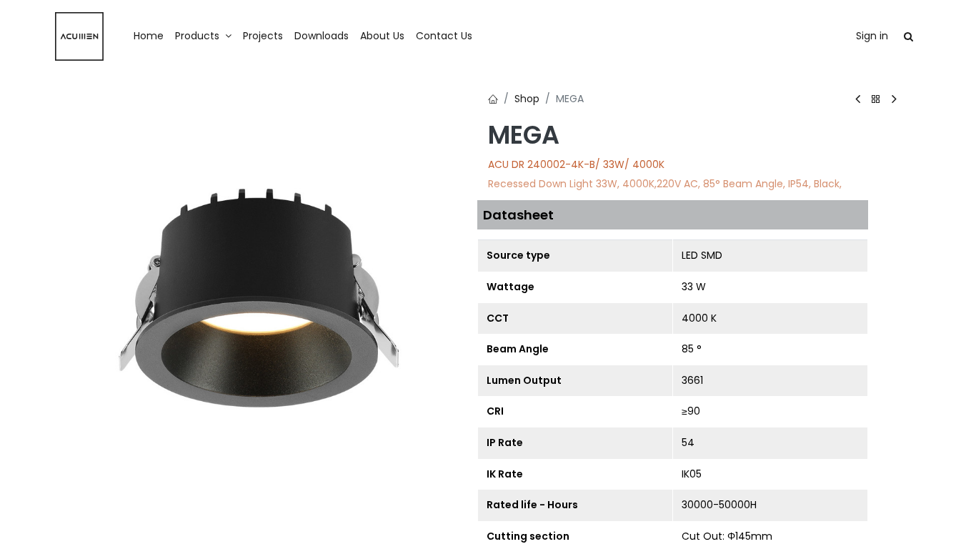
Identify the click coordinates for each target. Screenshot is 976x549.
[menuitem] (148, 36)
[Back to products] (876, 99)
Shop (526, 99)
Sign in (872, 36)
